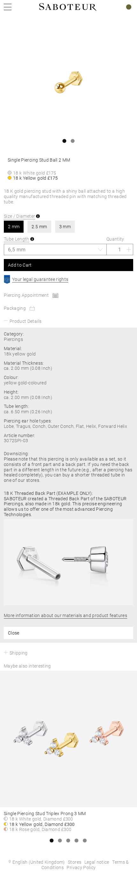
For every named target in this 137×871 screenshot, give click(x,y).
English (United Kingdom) (38, 862)
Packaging (15, 308)
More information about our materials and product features (65, 615)
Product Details (25, 321)
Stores (74, 862)
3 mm (65, 226)
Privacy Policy (81, 867)
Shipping (19, 652)
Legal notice (96, 862)
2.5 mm (39, 226)
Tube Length (16, 239)
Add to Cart (20, 265)
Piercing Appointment (26, 295)
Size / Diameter (19, 216)
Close (13, 632)
